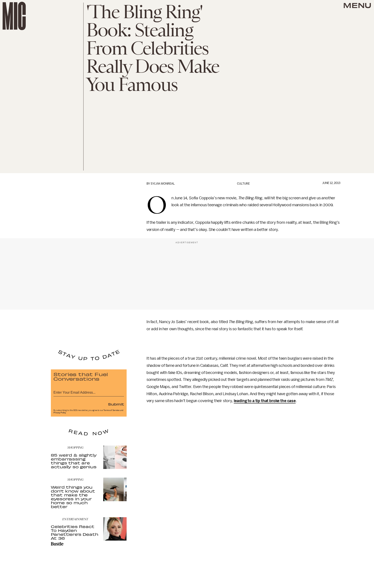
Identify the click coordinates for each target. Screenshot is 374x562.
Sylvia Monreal (163, 183)
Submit (116, 404)
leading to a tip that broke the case (265, 401)
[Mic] (14, 16)
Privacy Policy (59, 413)
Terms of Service (111, 410)
